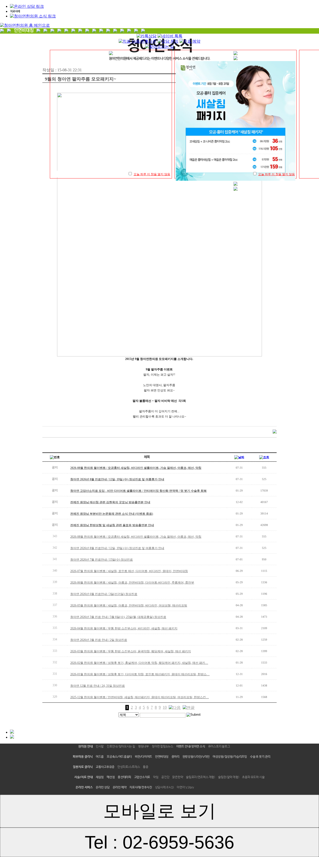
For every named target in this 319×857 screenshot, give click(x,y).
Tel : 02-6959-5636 (159, 842)
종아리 (175, 756)
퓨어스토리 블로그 (219, 746)
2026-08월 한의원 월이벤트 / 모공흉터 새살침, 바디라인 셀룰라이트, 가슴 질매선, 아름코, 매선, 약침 (135, 536)
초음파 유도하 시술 (253, 777)
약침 (155, 777)
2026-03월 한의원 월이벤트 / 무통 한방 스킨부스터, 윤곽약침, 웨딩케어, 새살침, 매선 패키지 (130, 651)
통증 (145, 767)
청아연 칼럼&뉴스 (162, 746)
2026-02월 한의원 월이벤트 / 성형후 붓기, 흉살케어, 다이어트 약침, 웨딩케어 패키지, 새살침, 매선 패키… (139, 663)
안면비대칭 (161, 756)
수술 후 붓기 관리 (260, 756)
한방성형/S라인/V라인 (196, 756)
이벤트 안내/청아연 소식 (190, 746)
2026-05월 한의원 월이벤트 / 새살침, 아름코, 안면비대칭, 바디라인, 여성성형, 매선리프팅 (128, 605)
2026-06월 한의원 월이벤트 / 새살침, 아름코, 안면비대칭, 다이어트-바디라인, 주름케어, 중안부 (132, 582)
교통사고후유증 (105, 767)
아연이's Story (185, 787)
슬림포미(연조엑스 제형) (200, 777)
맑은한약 (177, 777)
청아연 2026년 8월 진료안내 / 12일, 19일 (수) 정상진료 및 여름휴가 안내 (117, 548)
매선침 (111, 777)
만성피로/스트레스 (128, 767)
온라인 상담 (103, 787)
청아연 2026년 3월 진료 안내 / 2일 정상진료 (98, 640)
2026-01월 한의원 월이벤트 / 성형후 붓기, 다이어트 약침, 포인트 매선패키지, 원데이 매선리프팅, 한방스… (140, 674)
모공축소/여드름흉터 (119, 756)
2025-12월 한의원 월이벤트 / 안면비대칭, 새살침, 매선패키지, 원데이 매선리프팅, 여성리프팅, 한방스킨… (139, 697)
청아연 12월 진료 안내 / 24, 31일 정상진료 (97, 685)
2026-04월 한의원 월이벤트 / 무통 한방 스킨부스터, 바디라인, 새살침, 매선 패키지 (123, 628)
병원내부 (143, 746)
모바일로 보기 (159, 811)
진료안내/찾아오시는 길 (121, 746)
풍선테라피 (124, 777)
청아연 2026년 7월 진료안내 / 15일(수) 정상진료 (101, 559)
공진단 (165, 777)
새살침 (100, 777)
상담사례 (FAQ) (164, 787)
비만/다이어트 (143, 756)
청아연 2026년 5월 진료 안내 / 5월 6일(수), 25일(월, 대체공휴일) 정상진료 (118, 617)
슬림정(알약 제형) (228, 777)
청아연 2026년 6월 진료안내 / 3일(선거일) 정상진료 (103, 594)
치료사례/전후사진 (140, 787)
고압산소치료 (142, 777)
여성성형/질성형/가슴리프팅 (230, 756)
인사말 (100, 746)
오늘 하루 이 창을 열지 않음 (152, 174)
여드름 (100, 756)
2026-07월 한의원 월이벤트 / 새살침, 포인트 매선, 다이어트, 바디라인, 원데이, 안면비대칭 (129, 571)
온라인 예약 (120, 787)
